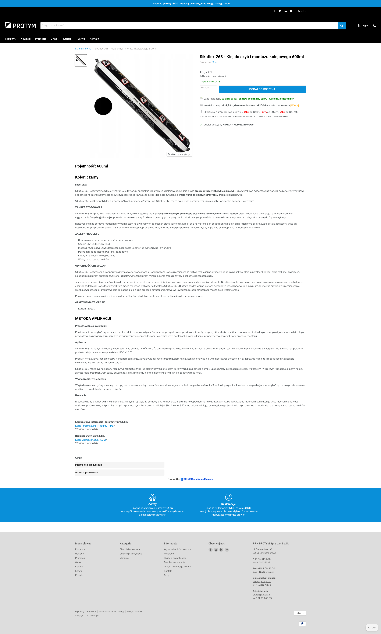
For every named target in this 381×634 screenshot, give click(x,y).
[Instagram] (280, 11)
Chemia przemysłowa (131, 553)
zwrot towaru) (158, 514)
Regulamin (169, 553)
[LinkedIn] (286, 11)
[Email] (291, 11)
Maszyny (124, 558)
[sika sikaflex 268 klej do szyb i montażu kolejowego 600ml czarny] (81, 60)
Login (365, 25)
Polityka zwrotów (134, 611)
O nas (54, 38)
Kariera (67, 38)
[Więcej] (295, 105)
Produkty (9, 38)
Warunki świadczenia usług (111, 611)
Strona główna (83, 48)
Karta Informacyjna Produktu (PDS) (94, 425)
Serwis (81, 38)
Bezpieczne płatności (175, 562)
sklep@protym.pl (262, 581)
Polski (300, 11)
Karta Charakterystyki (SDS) (90, 439)
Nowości (26, 38)
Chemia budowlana (130, 549)
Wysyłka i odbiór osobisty (177, 549)
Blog (166, 575)
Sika (214, 62)
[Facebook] (275, 11)
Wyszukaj (79, 611)
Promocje (40, 38)
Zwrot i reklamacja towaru (177, 566)
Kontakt (94, 38)
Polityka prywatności (175, 558)
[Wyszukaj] (342, 25)
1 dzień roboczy (228, 98)
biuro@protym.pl (261, 594)
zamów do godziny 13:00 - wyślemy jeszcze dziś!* (266, 98)
